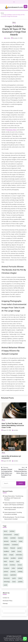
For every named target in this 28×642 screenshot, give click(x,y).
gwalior (20, 548)
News (14, 22)
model (5, 565)
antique (16, 534)
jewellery (13, 558)
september (13, 575)
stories (20, 578)
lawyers (12, 561)
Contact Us (6, 597)
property (13, 571)
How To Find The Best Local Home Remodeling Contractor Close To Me (13, 425)
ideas (5, 554)
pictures (6, 571)
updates (20, 581)
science (6, 575)
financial (12, 548)
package (20, 568)
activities (12, 531)
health (13, 551)
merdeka (8, 38)
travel (13, 581)
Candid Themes (19, 640)
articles (6, 538)
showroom (7, 578)
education (13, 541)
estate (20, 541)
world (5, 585)
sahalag (20, 571)
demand (6, 541)
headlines (6, 551)
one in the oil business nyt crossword (11, 457)
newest (20, 565)
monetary (12, 565)
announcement (8, 534)
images (11, 554)
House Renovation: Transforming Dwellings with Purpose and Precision (13, 498)
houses (19, 551)
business (20, 538)
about (5, 531)
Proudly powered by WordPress (13, 638)
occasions (6, 568)
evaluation (6, 544)
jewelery (6, 558)
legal (17, 561)
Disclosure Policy (7, 600)
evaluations (15, 544)
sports (14, 578)
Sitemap (5, 603)
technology (7, 581)
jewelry (20, 558)
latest (5, 561)
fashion (6, 548)
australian (12, 538)
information (19, 554)
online (13, 568)
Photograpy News (11, 130)
